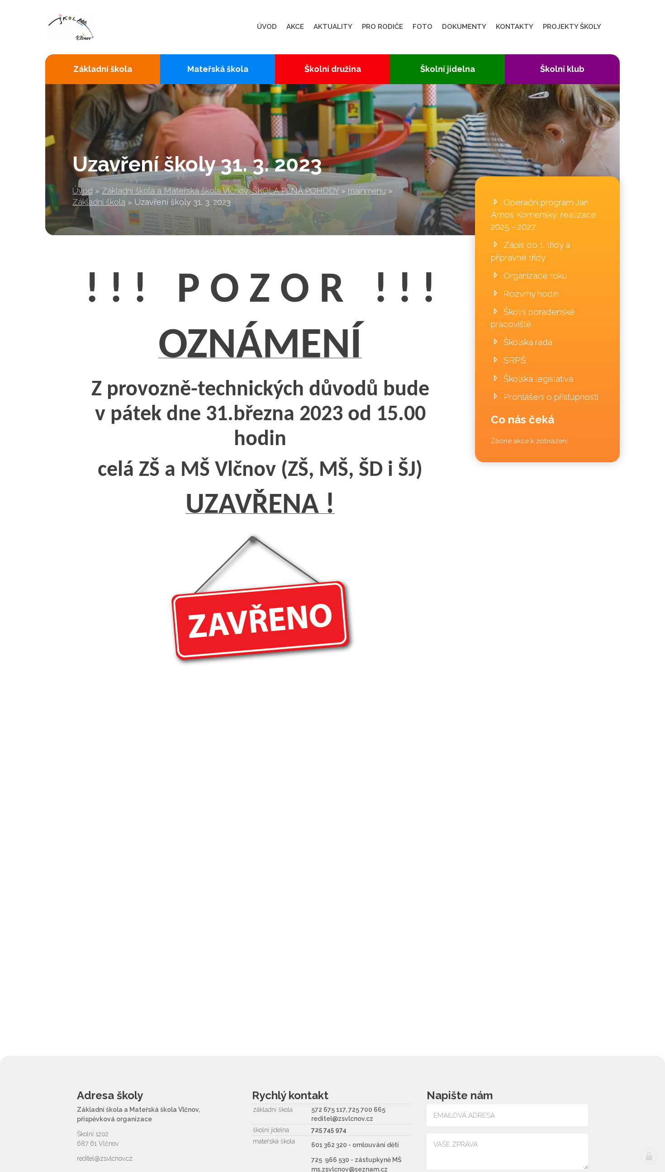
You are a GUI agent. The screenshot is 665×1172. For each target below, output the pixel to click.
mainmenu (367, 190)
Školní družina (332, 69)
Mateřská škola (217, 69)
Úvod (82, 190)
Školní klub (562, 69)
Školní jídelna (447, 69)
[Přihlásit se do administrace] (649, 1156)
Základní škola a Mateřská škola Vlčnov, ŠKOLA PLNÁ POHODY (220, 190)
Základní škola (98, 202)
